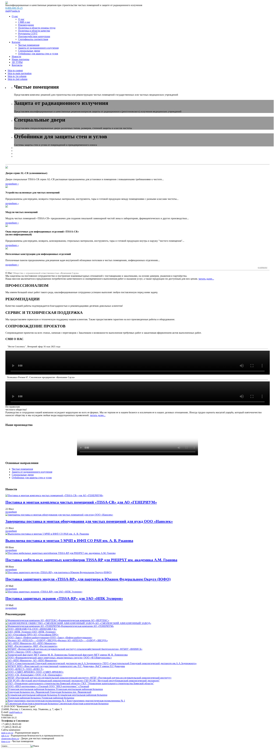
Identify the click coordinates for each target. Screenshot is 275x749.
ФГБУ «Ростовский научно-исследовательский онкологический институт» (130, 677)
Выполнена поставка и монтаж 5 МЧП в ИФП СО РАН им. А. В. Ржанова (69, 541)
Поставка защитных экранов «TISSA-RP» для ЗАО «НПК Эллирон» (64, 598)
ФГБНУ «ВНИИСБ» (130, 649)
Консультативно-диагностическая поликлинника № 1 (95, 700)
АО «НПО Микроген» (44, 643)
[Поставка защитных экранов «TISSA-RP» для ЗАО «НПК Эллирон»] (43, 591)
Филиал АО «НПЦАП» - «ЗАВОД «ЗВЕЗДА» (83, 640)
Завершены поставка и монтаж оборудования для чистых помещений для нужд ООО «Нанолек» (89, 521)
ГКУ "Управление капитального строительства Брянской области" (117, 683)
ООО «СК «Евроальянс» (48, 674)
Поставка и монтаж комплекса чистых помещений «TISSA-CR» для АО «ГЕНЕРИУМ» (81, 502)
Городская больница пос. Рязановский (70, 692)
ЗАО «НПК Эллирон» (44, 631)
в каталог (262, 267)
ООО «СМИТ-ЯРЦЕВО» (49, 672)
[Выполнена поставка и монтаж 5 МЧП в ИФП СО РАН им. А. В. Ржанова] (47, 533)
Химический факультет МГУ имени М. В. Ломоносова (97, 654)
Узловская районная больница (57, 697)
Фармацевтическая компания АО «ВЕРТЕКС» (84, 620)
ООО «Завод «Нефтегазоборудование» (71, 637)
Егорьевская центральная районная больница (82, 695)
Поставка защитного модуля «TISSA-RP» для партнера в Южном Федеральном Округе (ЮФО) (88, 579)
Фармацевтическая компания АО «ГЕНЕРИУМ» (87, 626)
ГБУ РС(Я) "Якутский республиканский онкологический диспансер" (122, 680)
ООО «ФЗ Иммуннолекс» (97, 657)
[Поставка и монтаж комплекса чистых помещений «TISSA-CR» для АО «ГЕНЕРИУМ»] (54, 495)
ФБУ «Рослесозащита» (45, 646)
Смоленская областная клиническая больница (83, 703)
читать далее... (206, 278)
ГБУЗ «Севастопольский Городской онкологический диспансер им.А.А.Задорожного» (149, 663)
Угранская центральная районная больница (79, 689)
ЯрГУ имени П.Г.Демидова (110, 666)
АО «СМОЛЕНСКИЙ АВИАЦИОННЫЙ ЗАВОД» (123, 623)
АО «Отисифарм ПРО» (46, 634)
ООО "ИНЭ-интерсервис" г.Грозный (68, 686)
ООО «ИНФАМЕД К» (44, 629)
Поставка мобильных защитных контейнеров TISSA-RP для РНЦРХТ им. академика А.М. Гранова (91, 560)
